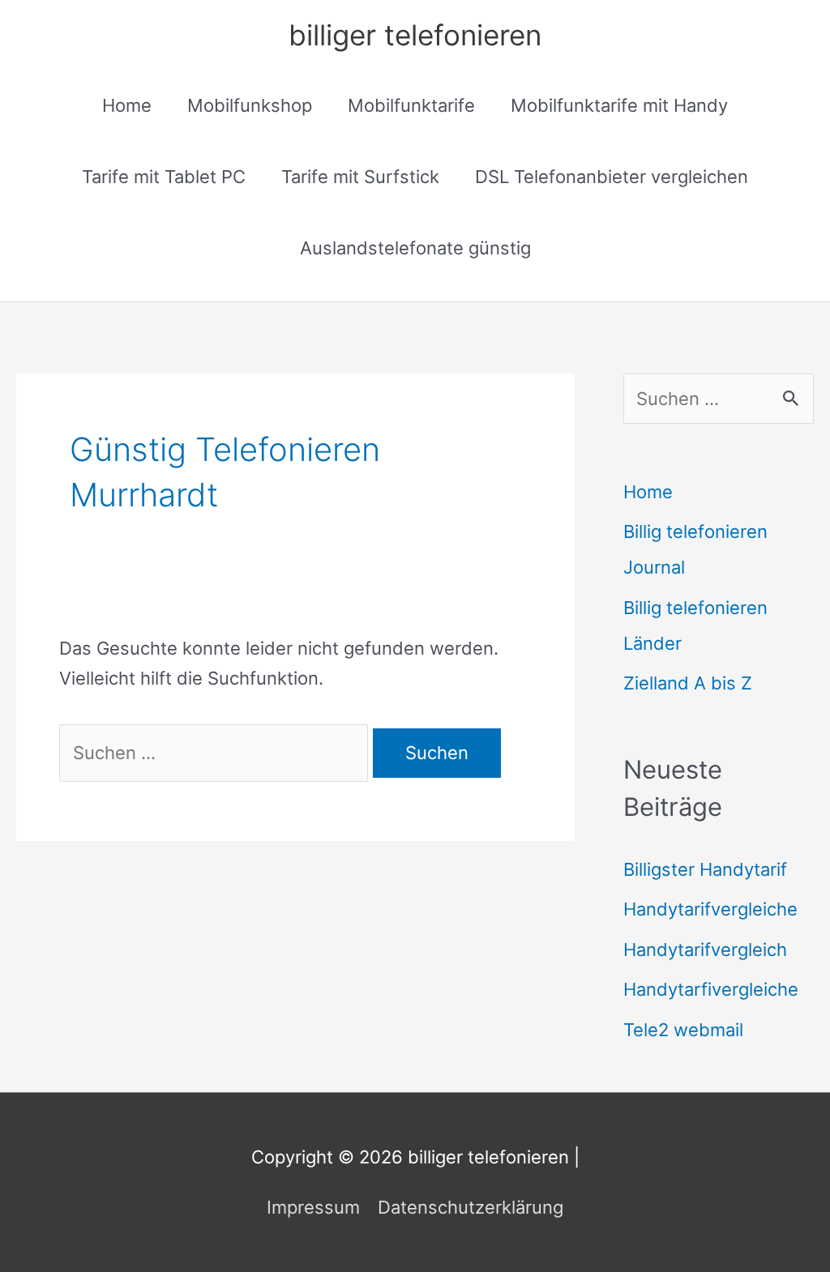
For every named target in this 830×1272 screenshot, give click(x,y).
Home (127, 105)
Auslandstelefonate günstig (415, 247)
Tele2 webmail (683, 1029)
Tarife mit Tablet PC (164, 176)
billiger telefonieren (415, 35)
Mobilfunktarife (411, 105)
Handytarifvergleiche (710, 909)
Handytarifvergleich (705, 949)
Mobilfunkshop (249, 105)
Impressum (313, 1207)
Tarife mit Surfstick (360, 176)
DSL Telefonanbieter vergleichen (611, 176)
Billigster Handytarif (705, 869)
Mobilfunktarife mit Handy (619, 105)
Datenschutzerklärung (470, 1207)
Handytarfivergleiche (710, 989)
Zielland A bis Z (687, 683)
